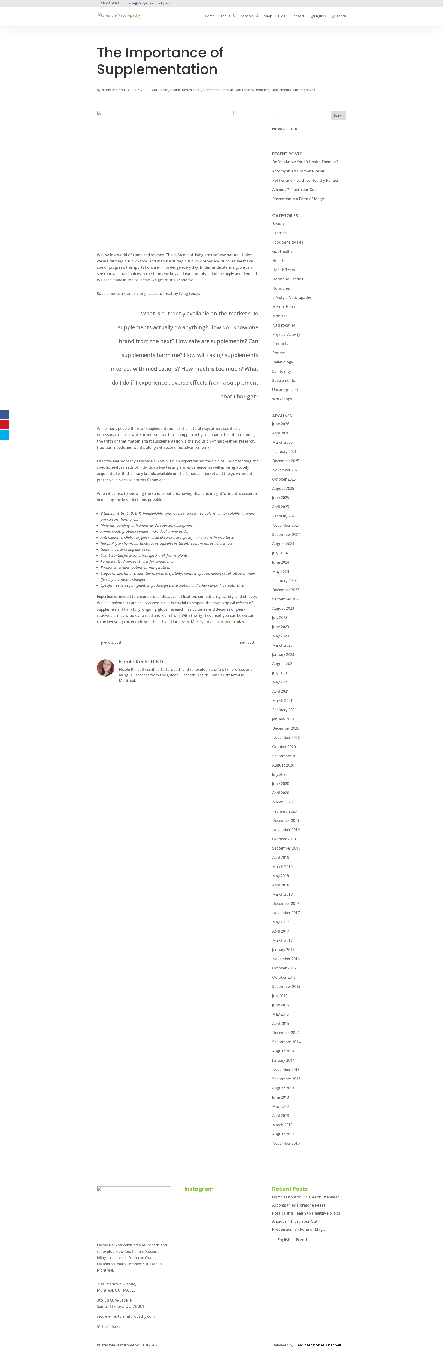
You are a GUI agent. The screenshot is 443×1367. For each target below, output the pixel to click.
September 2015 (286, 986)
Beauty (278, 223)
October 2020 (284, 746)
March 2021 (282, 700)
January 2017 (283, 949)
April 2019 (280, 857)
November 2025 (286, 470)
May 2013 (280, 1106)
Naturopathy (283, 325)
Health (175, 90)
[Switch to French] (339, 20)
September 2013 (286, 1078)
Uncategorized (304, 90)
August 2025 (283, 488)
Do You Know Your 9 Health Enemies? (305, 161)
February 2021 (284, 709)
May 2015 (280, 1014)
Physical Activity (286, 334)
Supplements (281, 90)
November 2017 (286, 912)
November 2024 (286, 525)
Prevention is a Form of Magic (298, 198)
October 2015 (284, 977)
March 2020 (282, 802)
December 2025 (285, 460)
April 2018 (280, 885)
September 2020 (286, 755)
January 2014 (283, 1060)
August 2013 (283, 1088)
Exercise (279, 232)
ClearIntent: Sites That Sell (317, 1345)
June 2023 (280, 626)
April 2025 (280, 506)
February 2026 (284, 451)
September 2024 (286, 534)
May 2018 (280, 875)
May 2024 (280, 571)
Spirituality (281, 371)
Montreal (280, 315)
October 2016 (284, 968)
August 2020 (283, 765)
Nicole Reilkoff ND (115, 90)
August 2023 (283, 608)
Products (262, 90)
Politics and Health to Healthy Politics (305, 180)
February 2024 (284, 580)
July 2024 (279, 553)
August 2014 (283, 1051)
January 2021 (283, 719)
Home (209, 16)
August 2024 (283, 543)
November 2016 (286, 958)
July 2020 (279, 774)
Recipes (279, 352)
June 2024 (280, 562)
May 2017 (280, 921)
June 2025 (280, 497)
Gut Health (160, 90)
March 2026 (282, 442)
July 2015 (279, 995)
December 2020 (285, 728)
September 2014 (286, 1041)
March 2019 (282, 866)
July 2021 (279, 672)
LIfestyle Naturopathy (237, 90)
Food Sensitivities (287, 242)
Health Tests (191, 90)
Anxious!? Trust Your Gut (294, 189)
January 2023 (283, 654)
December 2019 (285, 820)
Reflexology (282, 362)
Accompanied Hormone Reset (298, 171)
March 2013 (282, 1124)
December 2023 (285, 589)
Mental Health (285, 306)
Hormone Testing (288, 279)
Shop (268, 16)
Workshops (282, 398)
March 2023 (282, 645)
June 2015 (280, 1004)
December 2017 (285, 903)
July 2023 (279, 617)
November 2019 (286, 829)
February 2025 (284, 516)
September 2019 (286, 848)
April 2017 (280, 931)
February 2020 (284, 811)
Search (338, 115)
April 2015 (280, 1023)
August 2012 (283, 1134)
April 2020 (280, 792)
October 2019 (284, 838)
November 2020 (286, 737)
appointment (221, 621)
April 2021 (280, 691)
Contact (298, 16)
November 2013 (286, 1069)
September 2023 (286, 599)
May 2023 (280, 636)
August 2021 (283, 663)
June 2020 (280, 783)
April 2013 (280, 1115)
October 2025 (284, 479)
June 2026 (280, 423)
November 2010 (286, 1143)
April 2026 (280, 433)
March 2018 (282, 894)
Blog (281, 16)
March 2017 (282, 940)
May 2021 (280, 682)
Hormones (211, 90)
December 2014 (285, 1032)
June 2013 (280, 1097)
